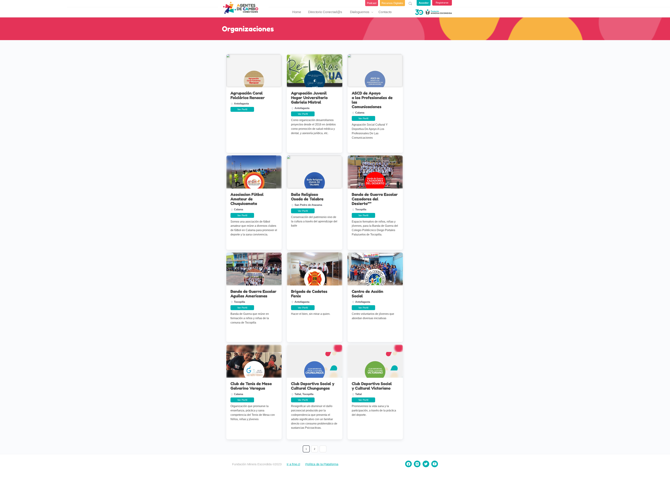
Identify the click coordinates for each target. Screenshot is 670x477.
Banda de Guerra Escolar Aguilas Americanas (253, 293)
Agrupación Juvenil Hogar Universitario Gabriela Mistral (309, 97)
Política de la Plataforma (321, 464)
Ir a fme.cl (293, 464)
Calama (359, 112)
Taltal (298, 394)
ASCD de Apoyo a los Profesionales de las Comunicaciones (372, 100)
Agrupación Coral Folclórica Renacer (247, 95)
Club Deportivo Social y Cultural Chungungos (312, 385)
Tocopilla (360, 209)
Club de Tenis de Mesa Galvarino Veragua (251, 385)
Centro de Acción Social (367, 293)
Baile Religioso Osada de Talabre (307, 196)
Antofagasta (241, 103)
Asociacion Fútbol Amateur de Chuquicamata (246, 199)
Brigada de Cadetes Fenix (309, 293)
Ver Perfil (242, 109)
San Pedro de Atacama (308, 204)
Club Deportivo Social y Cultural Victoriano (372, 385)
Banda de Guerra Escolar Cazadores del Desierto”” (375, 199)
